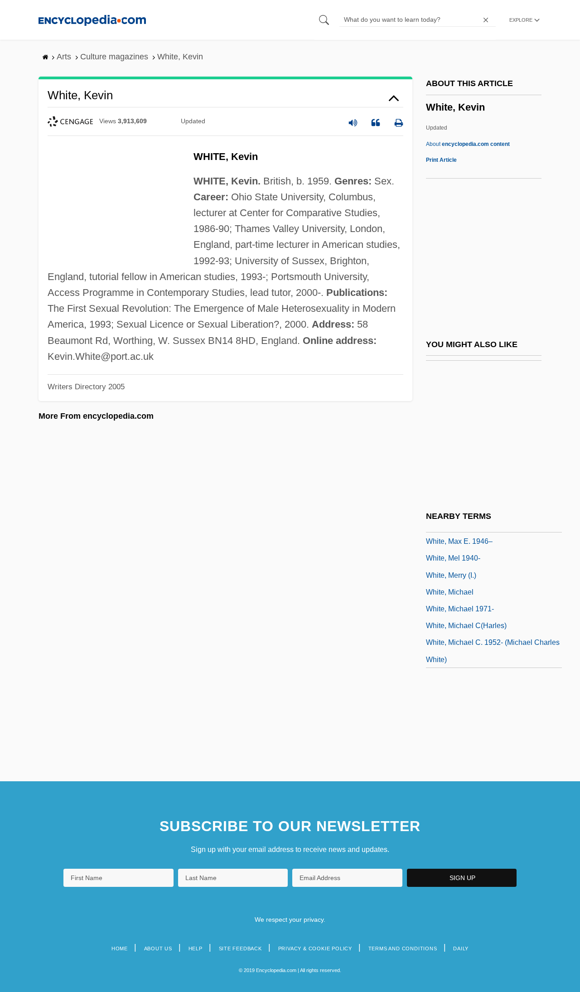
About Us (158, 948)
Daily (461, 948)
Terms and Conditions (402, 948)
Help (195, 948)
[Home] (92, 19)
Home (119, 948)
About (468, 144)
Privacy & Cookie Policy (315, 948)
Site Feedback (240, 948)
